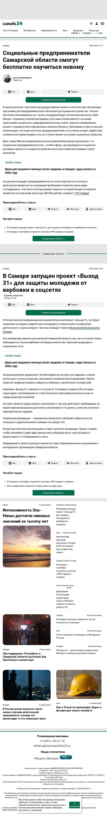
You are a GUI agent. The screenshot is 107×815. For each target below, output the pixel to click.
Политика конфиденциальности (82, 808)
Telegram (74, 92)
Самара (6, 46)
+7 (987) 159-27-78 (52, 741)
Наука (5, 505)
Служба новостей (13, 295)
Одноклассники (95, 209)
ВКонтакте (74, 209)
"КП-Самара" (82, 193)
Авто (58, 533)
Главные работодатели (53, 99)
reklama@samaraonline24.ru (52, 745)
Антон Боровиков (22, 77)
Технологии (61, 585)
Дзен (33, 92)
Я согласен (74, 805)
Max (13, 92)
